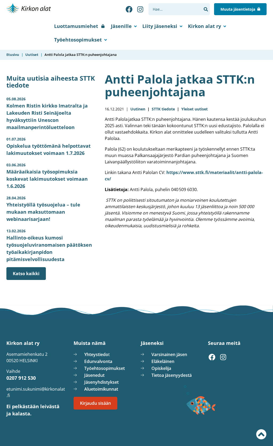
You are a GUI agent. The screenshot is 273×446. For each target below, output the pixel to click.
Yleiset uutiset (194, 108)
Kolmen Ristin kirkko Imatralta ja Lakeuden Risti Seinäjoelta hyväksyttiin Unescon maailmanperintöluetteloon (47, 113)
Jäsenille (121, 26)
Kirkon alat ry (204, 26)
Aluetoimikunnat (101, 389)
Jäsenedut (94, 375)
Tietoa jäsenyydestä (171, 375)
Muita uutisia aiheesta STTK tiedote (50, 81)
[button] (206, 9)
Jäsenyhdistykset (101, 382)
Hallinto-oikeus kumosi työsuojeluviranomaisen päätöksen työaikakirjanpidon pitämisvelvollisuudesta (49, 245)
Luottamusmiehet (76, 26)
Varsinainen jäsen (169, 354)
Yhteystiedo (96, 354)
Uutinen (137, 108)
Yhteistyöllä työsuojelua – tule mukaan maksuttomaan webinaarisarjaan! (43, 208)
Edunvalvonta (98, 361)
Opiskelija (161, 368)
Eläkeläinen (162, 361)
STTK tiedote (163, 108)
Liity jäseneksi (159, 26)
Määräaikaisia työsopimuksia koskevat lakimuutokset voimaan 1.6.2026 (47, 175)
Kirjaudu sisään (95, 403)
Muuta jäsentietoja (237, 9)
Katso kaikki (26, 273)
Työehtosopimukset (78, 39)
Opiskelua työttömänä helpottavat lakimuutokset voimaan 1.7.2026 (48, 146)
